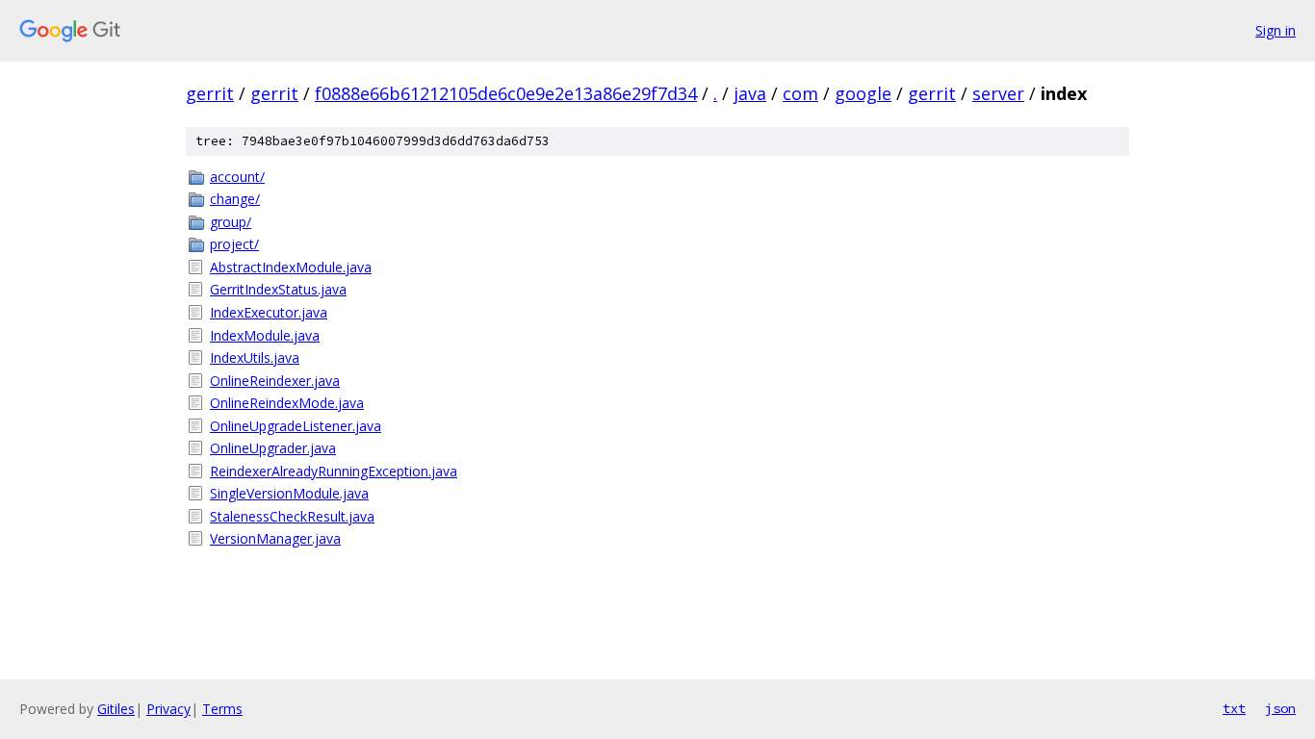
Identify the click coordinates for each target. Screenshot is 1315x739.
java (750, 93)
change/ (235, 199)
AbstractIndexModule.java (291, 267)
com (800, 93)
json (1280, 708)
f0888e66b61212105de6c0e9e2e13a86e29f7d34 (506, 93)
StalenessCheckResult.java (292, 516)
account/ (237, 176)
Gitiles (116, 709)
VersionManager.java (275, 538)
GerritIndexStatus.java (278, 289)
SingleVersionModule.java (289, 493)
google (863, 93)
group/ (230, 222)
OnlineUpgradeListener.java (295, 426)
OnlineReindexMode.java (287, 403)
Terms (222, 709)
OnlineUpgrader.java (273, 448)
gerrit (210, 93)
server (998, 93)
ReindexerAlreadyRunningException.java (333, 471)
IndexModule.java (265, 335)
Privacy (168, 709)
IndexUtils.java (254, 357)
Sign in (1275, 30)
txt (1234, 708)
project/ (234, 244)
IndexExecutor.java (268, 312)
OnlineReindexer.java (275, 380)
